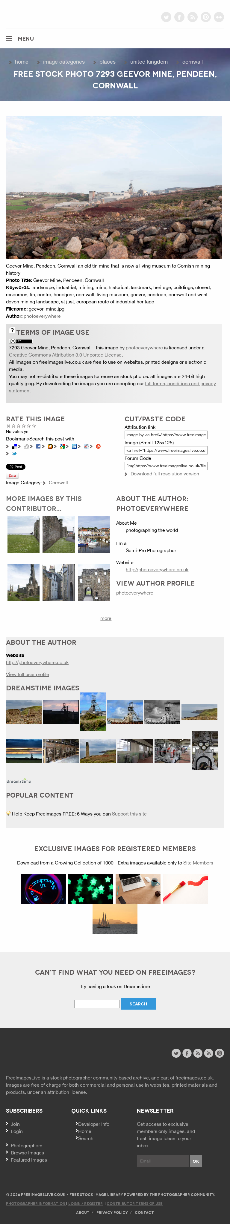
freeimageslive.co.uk (39, 13)
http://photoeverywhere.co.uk (157, 569)
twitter (166, 17)
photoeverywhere (42, 316)
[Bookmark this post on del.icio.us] (14, 446)
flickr (219, 17)
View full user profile (27, 674)
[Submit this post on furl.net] (50, 446)
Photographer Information (36, 1203)
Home (21, 62)
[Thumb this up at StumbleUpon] (98, 446)
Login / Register (85, 1203)
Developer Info (93, 1124)
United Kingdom (149, 62)
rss (192, 17)
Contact (144, 1212)
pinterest (206, 17)
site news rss (197, 1053)
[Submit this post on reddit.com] (86, 446)
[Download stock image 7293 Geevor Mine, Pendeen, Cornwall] (114, 187)
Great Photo (28, 425)
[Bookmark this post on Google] (62, 446)
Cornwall (192, 62)
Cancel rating (8, 425)
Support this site (129, 813)
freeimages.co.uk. (194, 1077)
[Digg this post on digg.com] (26, 446)
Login (17, 1131)
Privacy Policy (112, 1212)
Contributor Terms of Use (135, 1203)
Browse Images (27, 1152)
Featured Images (29, 1159)
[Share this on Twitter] (14, 453)
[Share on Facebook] (38, 446)
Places (107, 62)
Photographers (26, 1145)
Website (39, 1054)
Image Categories (64, 62)
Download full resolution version (165, 473)
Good (23, 425)
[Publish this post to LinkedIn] (74, 446)
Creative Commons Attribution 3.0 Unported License (65, 354)
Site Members (198, 862)
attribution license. (67, 1092)
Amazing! (34, 425)
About (83, 1212)
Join (15, 1124)
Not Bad (18, 425)
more (105, 618)
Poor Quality (13, 425)
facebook (179, 17)
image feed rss (208, 1053)
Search (85, 1138)
